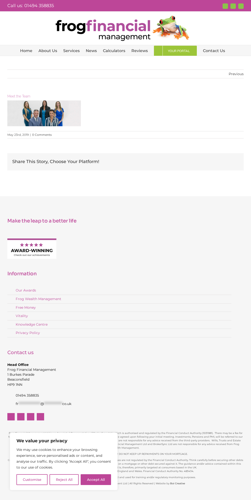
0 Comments (42, 135)
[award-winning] (31, 240)
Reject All (64, 479)
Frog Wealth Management (38, 299)
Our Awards (26, 290)
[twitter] (21, 416)
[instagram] (40, 416)
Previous (236, 74)
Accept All (96, 479)
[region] (64, 461)
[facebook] (11, 416)
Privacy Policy (28, 333)
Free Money (26, 307)
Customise (32, 479)
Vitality (22, 316)
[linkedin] (30, 416)
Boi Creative (177, 483)
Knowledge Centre (32, 324)
